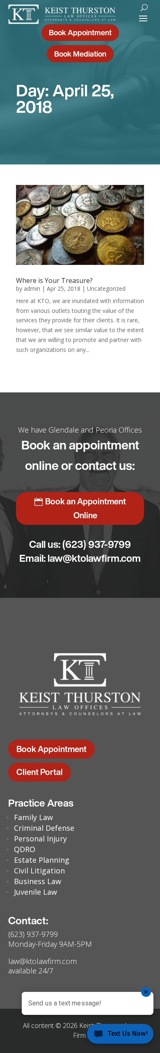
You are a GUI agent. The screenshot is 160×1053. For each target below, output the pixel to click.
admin (32, 288)
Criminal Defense (44, 828)
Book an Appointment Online (85, 508)
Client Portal (39, 772)
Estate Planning (41, 860)
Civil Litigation (39, 870)
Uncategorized (106, 288)
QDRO (24, 849)
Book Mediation (80, 53)
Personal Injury (40, 838)
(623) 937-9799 (96, 544)
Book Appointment (80, 32)
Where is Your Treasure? (54, 280)
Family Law (33, 817)
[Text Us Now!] (120, 1036)
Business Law (37, 881)
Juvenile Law (35, 892)
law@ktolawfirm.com (94, 558)
